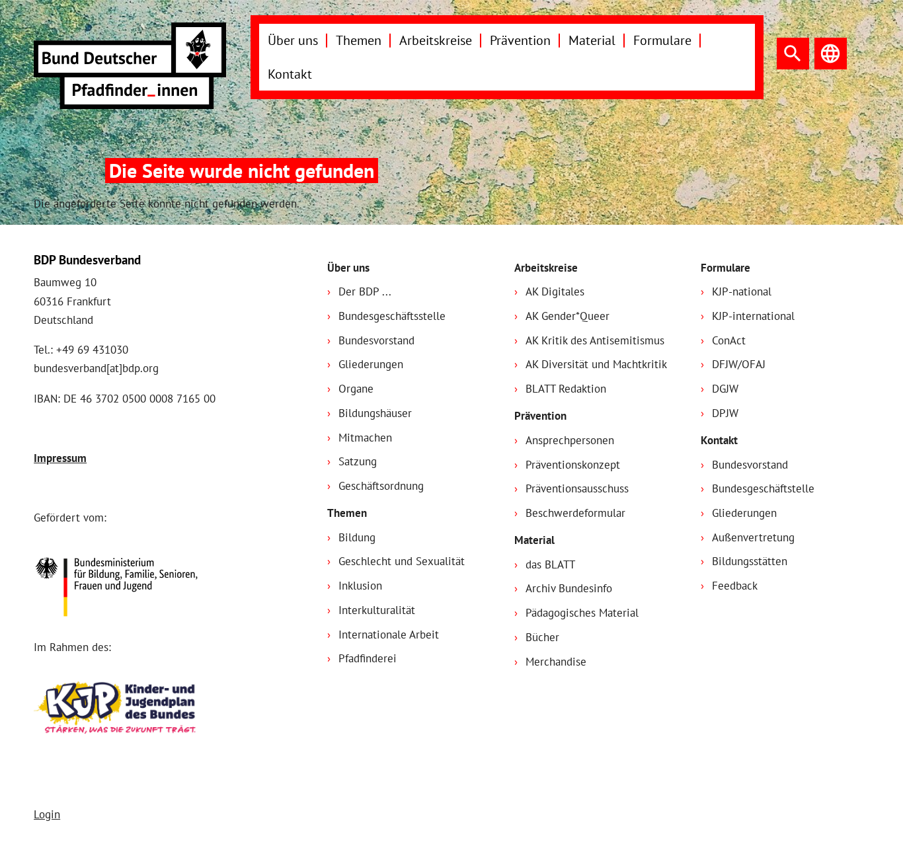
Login (47, 814)
